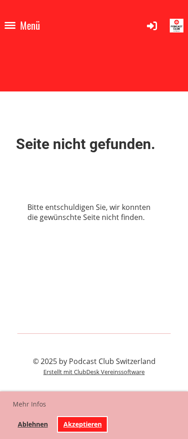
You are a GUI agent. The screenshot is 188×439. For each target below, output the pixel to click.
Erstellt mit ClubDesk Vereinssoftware (94, 372)
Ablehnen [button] (33, 424)
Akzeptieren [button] (82, 424)
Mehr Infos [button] (29, 404)
